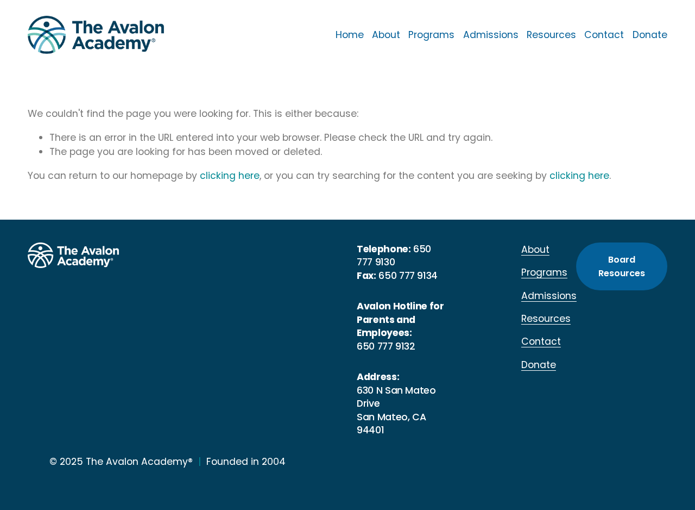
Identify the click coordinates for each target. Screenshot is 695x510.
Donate (650, 34)
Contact (604, 34)
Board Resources (621, 266)
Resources (551, 34)
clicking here (230, 175)
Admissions (491, 34)
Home (350, 34)
